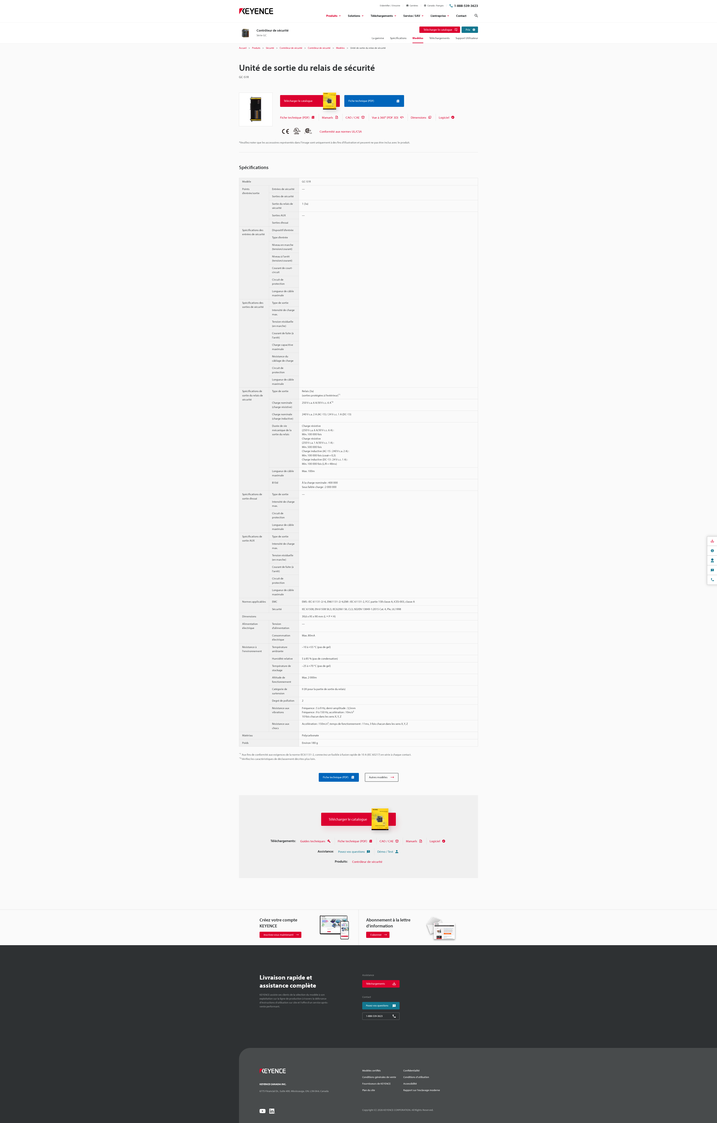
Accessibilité (410, 1083)
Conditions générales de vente (379, 1077)
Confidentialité (411, 1070)
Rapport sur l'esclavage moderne (421, 1090)
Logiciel (444, 117)
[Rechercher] (476, 15)
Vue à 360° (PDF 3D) (385, 117)
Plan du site (368, 1090)
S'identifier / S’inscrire (390, 5)
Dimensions (418, 117)
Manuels (327, 117)
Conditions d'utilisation (416, 1077)
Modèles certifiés (371, 1070)
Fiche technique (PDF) (294, 117)
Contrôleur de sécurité (367, 862)
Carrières (414, 5)
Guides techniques (312, 841)
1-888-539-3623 (466, 6)
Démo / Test (385, 851)
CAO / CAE (352, 117)
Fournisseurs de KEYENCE (376, 1083)
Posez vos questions (351, 851)
